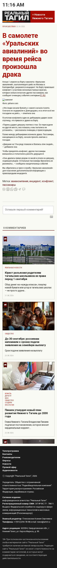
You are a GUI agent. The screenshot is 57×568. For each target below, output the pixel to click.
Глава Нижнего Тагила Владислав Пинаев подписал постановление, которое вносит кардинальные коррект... (27, 425)
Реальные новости (13, 268)
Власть (8, 393)
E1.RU (42, 95)
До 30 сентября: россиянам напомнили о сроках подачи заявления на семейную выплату (25, 342)
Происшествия (9, 26)
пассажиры (9, 184)
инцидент (35, 181)
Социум (8, 402)
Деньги (8, 396)
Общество (9, 334)
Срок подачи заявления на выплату (23, 350)
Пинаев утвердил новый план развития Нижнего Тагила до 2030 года (26, 413)
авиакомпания (19, 181)
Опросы (6, 460)
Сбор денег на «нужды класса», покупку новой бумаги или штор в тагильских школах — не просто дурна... (28, 287)
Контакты (7, 454)
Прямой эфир (9, 467)
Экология (9, 405)
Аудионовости (9, 470)
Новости (6, 464)
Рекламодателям (11, 457)
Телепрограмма (10, 451)
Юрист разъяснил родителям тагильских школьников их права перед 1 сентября (25, 276)
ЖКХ (6, 398)
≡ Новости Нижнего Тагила (42, 16)
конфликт (47, 181)
